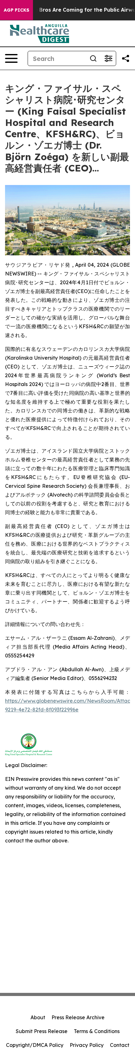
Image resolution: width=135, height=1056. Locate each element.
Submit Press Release (42, 1031)
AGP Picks (16, 10)
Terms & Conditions (97, 1031)
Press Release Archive (78, 1017)
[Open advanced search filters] (108, 58)
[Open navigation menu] (11, 58)
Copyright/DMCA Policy (34, 1045)
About (37, 1017)
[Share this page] (125, 58)
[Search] (93, 58)
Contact (119, 1045)
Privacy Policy (87, 1045)
